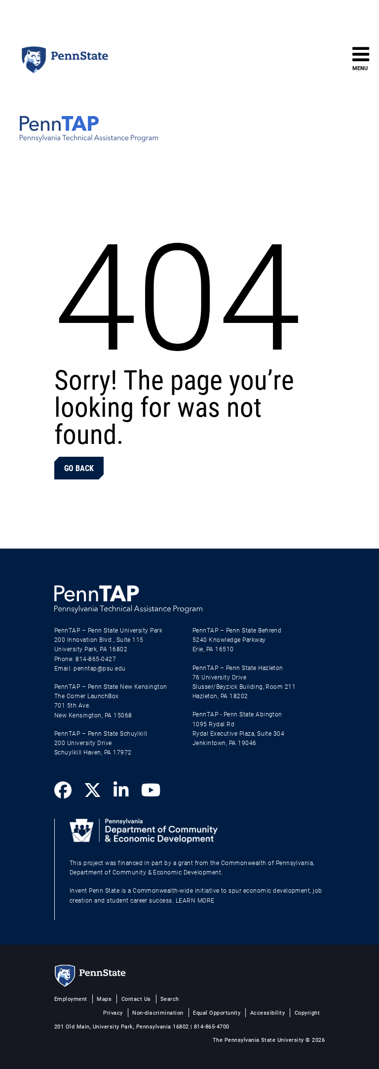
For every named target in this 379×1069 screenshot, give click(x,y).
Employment (70, 998)
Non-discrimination (158, 1012)
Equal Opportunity (216, 1012)
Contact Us (136, 998)
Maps (104, 998)
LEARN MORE (195, 900)
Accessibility (267, 1012)
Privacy (112, 1012)
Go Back (79, 468)
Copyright (307, 1012)
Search (169, 998)
